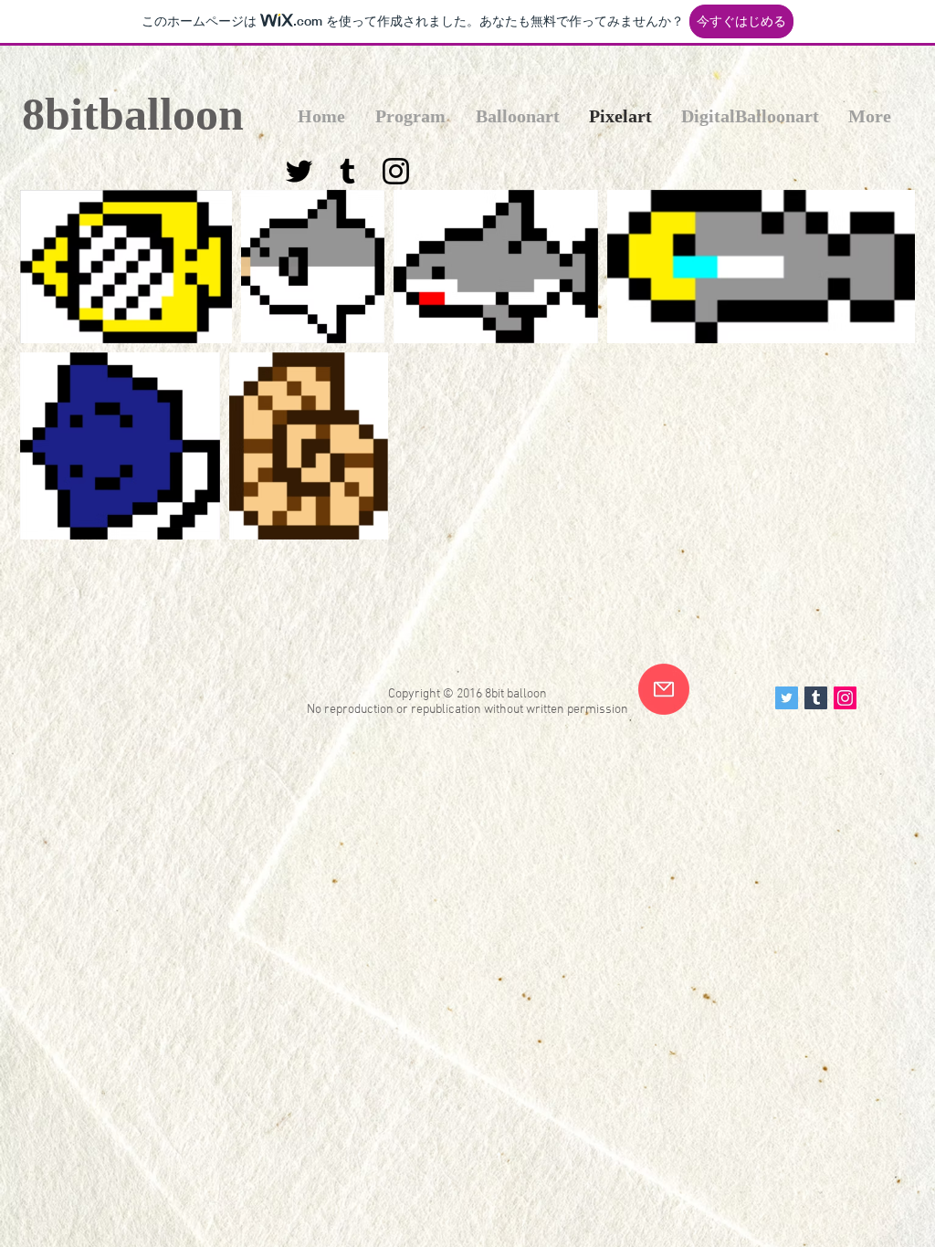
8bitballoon (133, 114)
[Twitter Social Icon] (786, 697)
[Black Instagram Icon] (396, 171)
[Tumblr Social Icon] (815, 697)
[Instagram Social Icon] (845, 697)
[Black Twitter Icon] (299, 171)
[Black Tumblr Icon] (347, 171)
